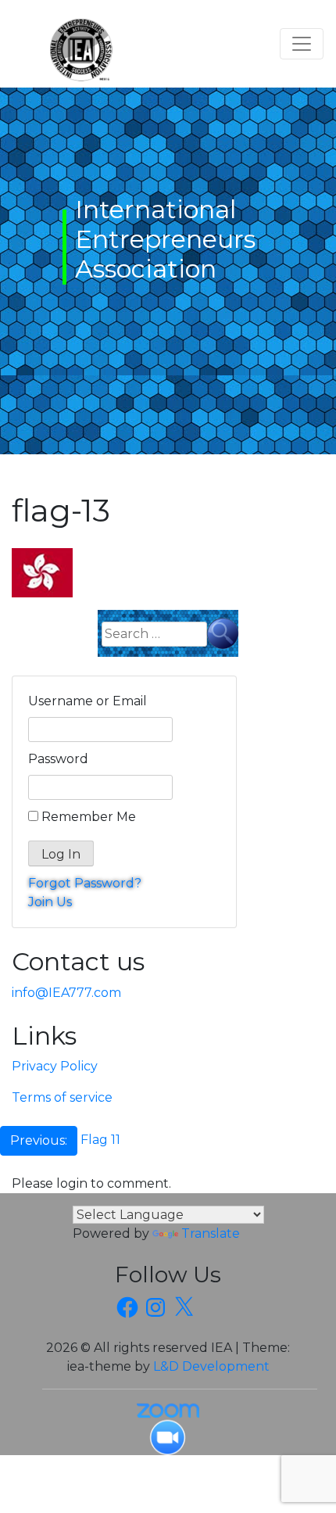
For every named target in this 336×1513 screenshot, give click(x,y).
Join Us (50, 902)
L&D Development (211, 1366)
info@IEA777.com (66, 992)
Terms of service (62, 1097)
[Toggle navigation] (301, 43)
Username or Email (87, 701)
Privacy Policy (55, 1066)
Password (58, 758)
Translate (210, 1233)
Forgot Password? (84, 883)
